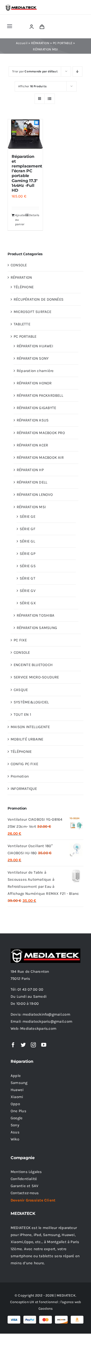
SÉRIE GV (27, 590)
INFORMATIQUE (24, 788)
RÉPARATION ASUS (33, 420)
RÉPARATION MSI (31, 507)
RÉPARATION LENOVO (35, 494)
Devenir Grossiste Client (33, 1200)
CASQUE (21, 689)
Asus (15, 1132)
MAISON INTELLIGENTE (30, 727)
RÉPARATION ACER (32, 445)
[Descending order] (77, 71)
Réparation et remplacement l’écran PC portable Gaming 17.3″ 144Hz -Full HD (27, 173)
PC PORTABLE (62, 43)
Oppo (15, 1104)
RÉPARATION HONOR (34, 383)
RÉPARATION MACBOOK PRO (41, 433)
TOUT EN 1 (22, 714)
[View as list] (50, 99)
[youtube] (43, 1044)
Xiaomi (17, 1097)
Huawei (17, 1089)
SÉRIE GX (28, 603)
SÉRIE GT (27, 578)
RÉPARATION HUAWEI (35, 346)
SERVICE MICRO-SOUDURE (36, 677)
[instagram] (33, 1044)
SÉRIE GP (27, 553)
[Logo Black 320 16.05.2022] (21, 6)
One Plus (18, 1111)
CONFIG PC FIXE (24, 764)
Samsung (19, 1082)
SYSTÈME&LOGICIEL (31, 702)
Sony (15, 1125)
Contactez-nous (25, 1193)
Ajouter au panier (20, 219)
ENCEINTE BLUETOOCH (33, 665)
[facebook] (13, 1044)
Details (34, 215)
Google (16, 1118)
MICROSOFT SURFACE (32, 311)
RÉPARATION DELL (32, 482)
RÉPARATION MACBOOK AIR (40, 457)
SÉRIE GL (27, 541)
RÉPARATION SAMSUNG (37, 627)
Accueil (22, 43)
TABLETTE (22, 324)
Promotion (20, 776)
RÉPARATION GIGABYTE (36, 408)
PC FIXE (20, 640)
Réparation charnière (35, 370)
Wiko (15, 1139)
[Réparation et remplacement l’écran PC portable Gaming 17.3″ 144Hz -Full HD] (25, 134)
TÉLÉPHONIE (21, 751)
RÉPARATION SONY (33, 358)
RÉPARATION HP (30, 470)
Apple (16, 1075)
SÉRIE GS (28, 566)
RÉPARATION (40, 43)
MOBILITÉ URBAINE (27, 739)
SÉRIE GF (27, 529)
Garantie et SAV (24, 1186)
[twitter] (23, 1044)
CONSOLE (19, 265)
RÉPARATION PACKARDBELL (40, 395)
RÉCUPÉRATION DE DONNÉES (38, 299)
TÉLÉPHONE (24, 287)
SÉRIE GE (27, 516)
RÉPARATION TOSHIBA (35, 615)
